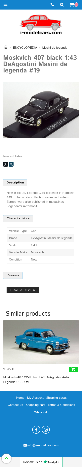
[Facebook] (36, 430)
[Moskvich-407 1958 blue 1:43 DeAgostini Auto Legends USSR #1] (41, 342)
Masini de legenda (54, 47)
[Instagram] (46, 430)
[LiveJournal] (11, 164)
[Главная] (6, 47)
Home (20, 398)
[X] (5, 164)
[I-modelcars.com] (41, 23)
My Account (35, 398)
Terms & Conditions (61, 405)
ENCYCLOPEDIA (25, 47)
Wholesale (41, 412)
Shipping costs (56, 398)
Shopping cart (35, 405)
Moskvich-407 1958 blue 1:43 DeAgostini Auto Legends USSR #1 (36, 379)
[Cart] (74, 4)
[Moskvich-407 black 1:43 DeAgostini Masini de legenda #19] (41, 110)
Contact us (15, 405)
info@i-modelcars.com (43, 445)
